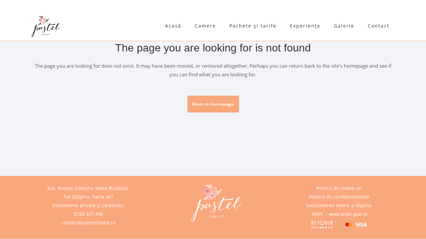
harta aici (102, 197)
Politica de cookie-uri (339, 188)
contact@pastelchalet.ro (88, 222)
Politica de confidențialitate (339, 197)
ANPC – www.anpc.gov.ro (339, 214)
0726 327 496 (88, 214)
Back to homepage (213, 104)
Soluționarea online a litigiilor (339, 205)
